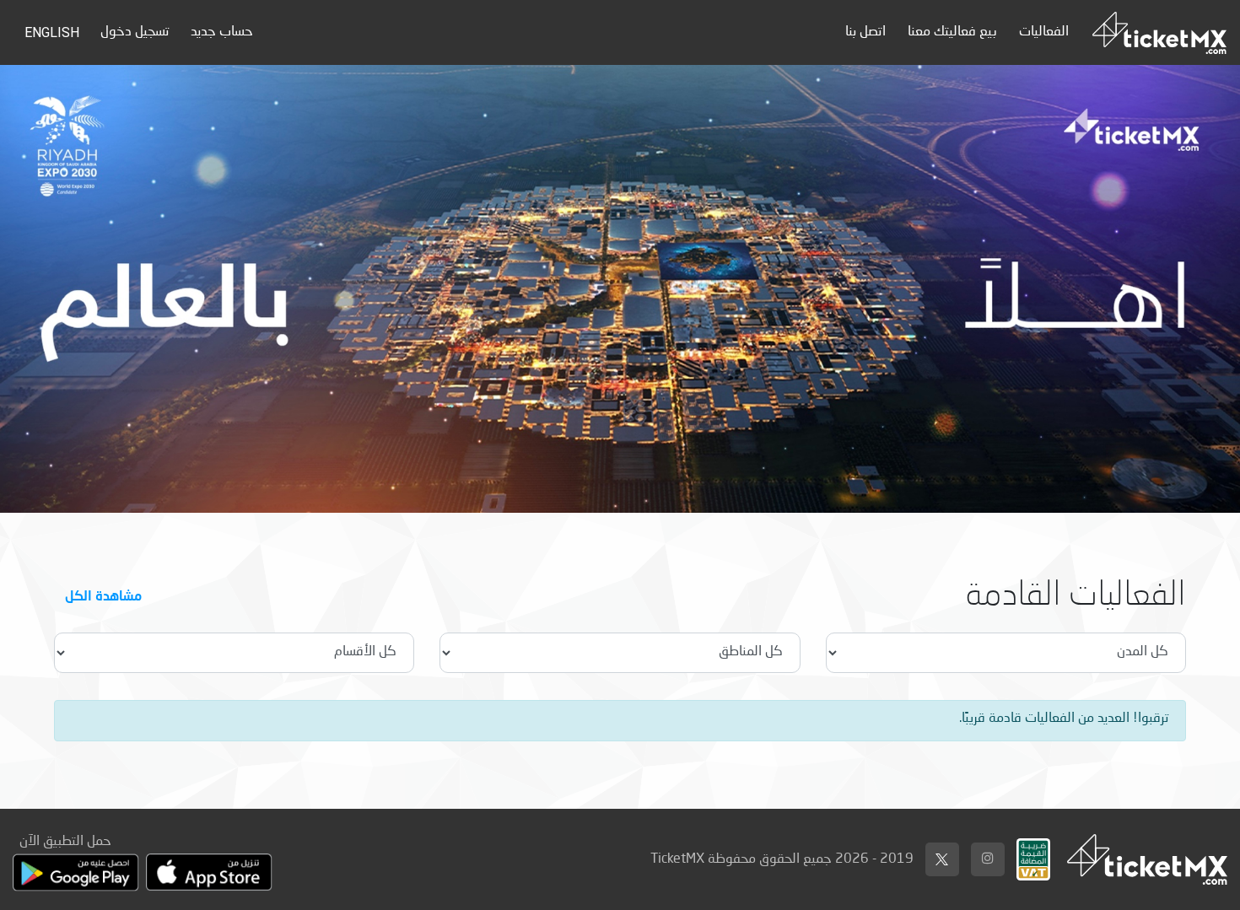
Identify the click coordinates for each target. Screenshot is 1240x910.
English (51, 32)
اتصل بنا (865, 32)
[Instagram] (988, 859)
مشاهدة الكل (103, 595)
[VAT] (1033, 855)
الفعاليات (1044, 32)
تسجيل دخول (134, 32)
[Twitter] (942, 859)
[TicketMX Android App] (76, 872)
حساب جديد (222, 32)
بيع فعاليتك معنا (952, 32)
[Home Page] (1159, 32)
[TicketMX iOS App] (209, 872)
